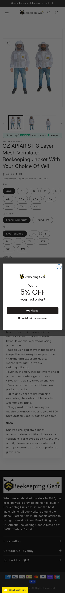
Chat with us (16, 590)
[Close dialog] (59, 266)
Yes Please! (32, 310)
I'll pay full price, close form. (32, 318)
